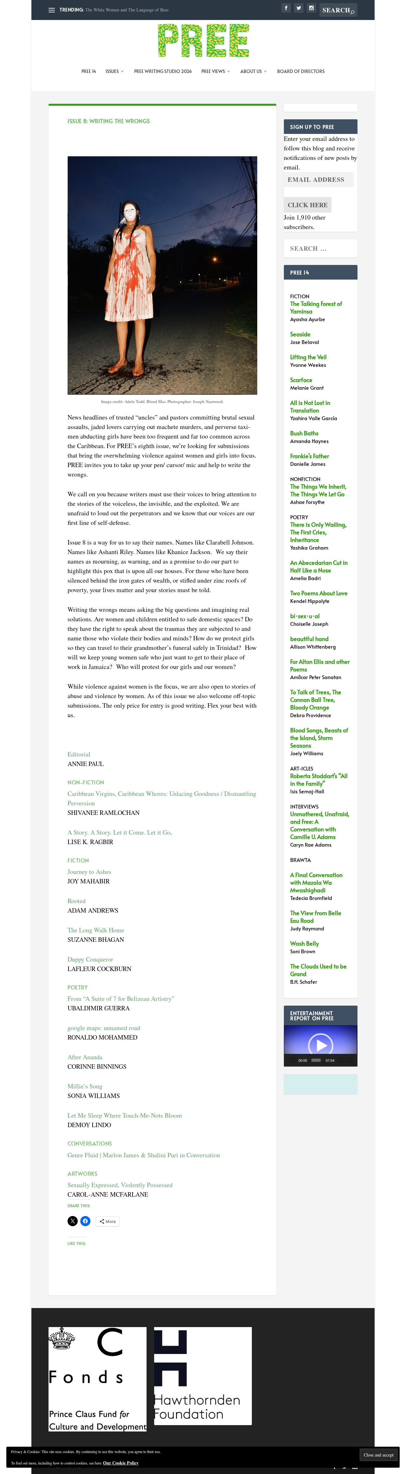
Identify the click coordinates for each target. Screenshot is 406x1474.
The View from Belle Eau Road (315, 916)
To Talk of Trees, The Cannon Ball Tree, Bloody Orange (315, 699)
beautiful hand (309, 639)
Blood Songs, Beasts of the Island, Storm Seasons (319, 737)
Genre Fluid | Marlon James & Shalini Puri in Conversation (144, 1155)
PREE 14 (89, 71)
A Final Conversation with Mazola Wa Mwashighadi (316, 882)
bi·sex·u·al (305, 616)
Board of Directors (300, 71)
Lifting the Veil (308, 357)
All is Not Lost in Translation (310, 406)
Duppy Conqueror (91, 959)
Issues (112, 71)
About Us (251, 71)
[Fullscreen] (350, 1060)
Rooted (77, 900)
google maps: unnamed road (104, 1027)
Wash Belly (304, 943)
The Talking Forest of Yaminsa (316, 307)
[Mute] (341, 1060)
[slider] (316, 1060)
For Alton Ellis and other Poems (320, 665)
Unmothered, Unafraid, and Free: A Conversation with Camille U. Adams (319, 825)
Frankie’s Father (309, 456)
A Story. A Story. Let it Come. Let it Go (119, 832)
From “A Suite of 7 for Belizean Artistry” (121, 998)
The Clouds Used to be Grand (318, 970)
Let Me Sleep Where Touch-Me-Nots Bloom (125, 1115)
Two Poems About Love (319, 593)
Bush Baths (304, 433)
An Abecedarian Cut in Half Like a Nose (319, 566)
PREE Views (213, 71)
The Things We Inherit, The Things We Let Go (318, 490)
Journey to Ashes (89, 871)
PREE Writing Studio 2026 (163, 71)
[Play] (293, 1060)
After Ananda (85, 1057)
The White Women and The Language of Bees (126, 10)
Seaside (300, 334)
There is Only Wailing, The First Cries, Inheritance (318, 532)
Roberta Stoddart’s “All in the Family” (319, 779)
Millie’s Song (85, 1086)
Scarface (301, 380)
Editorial (79, 754)
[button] (320, 1046)
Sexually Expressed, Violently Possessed (120, 1184)
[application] (320, 1046)
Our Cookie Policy (121, 1462)
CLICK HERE (308, 204)
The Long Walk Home (96, 930)
